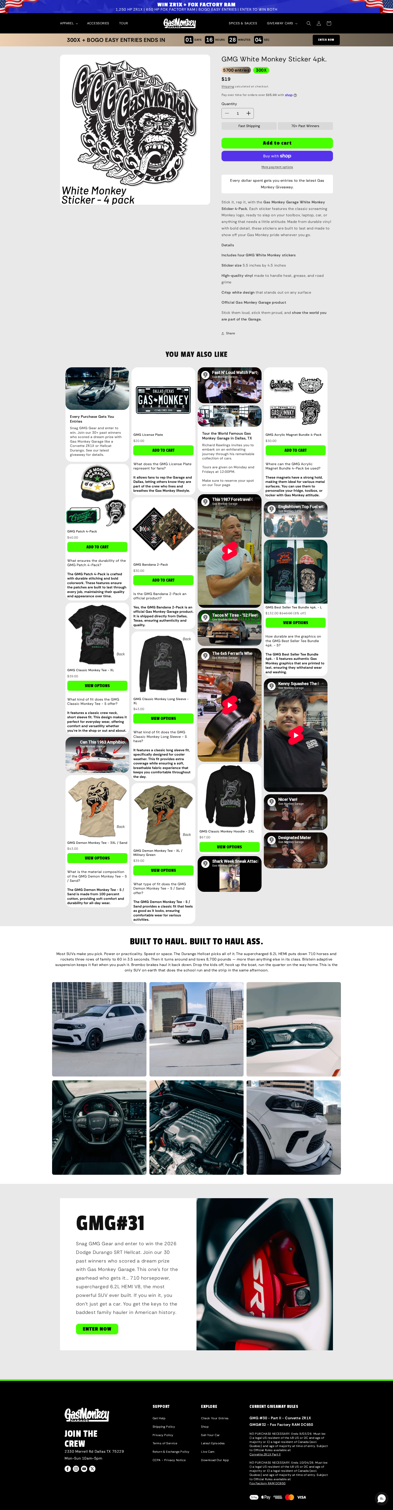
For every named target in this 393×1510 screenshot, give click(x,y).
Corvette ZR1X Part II (265, 1454)
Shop (205, 1427)
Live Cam (208, 1452)
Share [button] (230, 333)
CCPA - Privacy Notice (169, 1460)
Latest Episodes (213, 1443)
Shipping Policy (164, 1427)
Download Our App (215, 1460)
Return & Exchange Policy (171, 1452)
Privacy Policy (163, 1435)
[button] (68, 23)
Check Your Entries (215, 1418)
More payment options (277, 167)
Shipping (228, 86)
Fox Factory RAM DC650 (267, 1483)
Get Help (159, 1418)
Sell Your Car (210, 1435)
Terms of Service (165, 1443)
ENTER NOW (326, 40)
